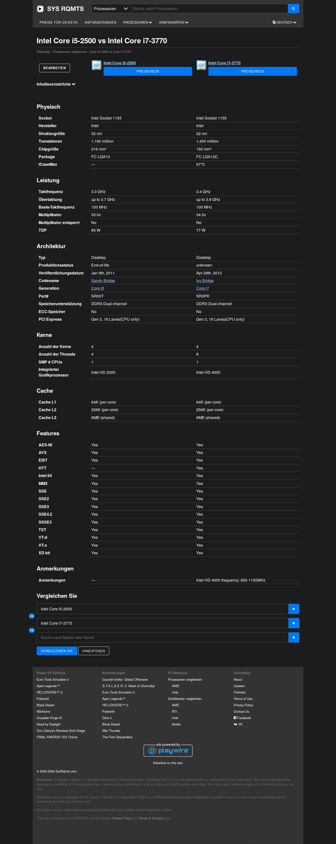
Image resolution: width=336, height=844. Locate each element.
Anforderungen (100, 22)
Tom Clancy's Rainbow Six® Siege (61, 730)
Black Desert (45, 705)
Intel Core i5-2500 (120, 63)
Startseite (60, 9)
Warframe (43, 711)
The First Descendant (117, 737)
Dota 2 (107, 717)
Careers (239, 685)
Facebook (243, 717)
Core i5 (97, 288)
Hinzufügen (93, 650)
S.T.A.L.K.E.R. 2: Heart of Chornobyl (128, 685)
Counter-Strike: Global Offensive (125, 679)
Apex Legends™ (48, 685)
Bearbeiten (54, 68)
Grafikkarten (172, 22)
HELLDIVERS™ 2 (49, 692)
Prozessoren (136, 22)
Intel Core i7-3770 (224, 63)
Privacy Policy (243, 705)
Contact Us (241, 711)
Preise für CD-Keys (58, 22)
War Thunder (111, 730)
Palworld (43, 698)
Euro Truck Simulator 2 (53, 679)
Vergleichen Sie (57, 650)
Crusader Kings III (49, 717)
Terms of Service (150, 818)
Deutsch (284, 22)
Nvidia (176, 724)
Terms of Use (243, 698)
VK (240, 724)
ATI (174, 711)
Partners (239, 692)
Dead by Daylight (49, 724)
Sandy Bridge (103, 280)
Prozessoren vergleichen (70, 51)
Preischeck (148, 71)
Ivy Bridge (205, 280)
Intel (175, 692)
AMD (175, 685)
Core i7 (202, 288)
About (238, 679)
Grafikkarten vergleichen (185, 698)
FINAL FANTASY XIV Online (57, 737)
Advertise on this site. (168, 762)
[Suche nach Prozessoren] (293, 8)
